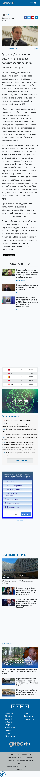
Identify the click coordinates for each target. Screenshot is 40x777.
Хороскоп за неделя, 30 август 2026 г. (18, 421)
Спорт (7, 725)
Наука (7, 733)
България (9, 713)
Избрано (8, 722)
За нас (26, 713)
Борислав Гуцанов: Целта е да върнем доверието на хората (27, 287)
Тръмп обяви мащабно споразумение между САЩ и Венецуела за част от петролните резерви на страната (26, 604)
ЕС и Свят (9, 716)
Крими (8, 730)
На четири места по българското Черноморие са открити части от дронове (27, 692)
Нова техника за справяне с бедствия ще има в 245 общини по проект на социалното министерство (27, 302)
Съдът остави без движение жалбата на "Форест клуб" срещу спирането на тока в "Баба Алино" (19, 671)
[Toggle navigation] (30, 3)
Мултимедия (10, 736)
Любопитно (10, 728)
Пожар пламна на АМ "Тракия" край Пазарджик (21, 434)
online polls (20, 520)
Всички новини (20, 461)
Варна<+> (9, 719)
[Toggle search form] (35, 3)
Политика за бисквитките (28, 717)
